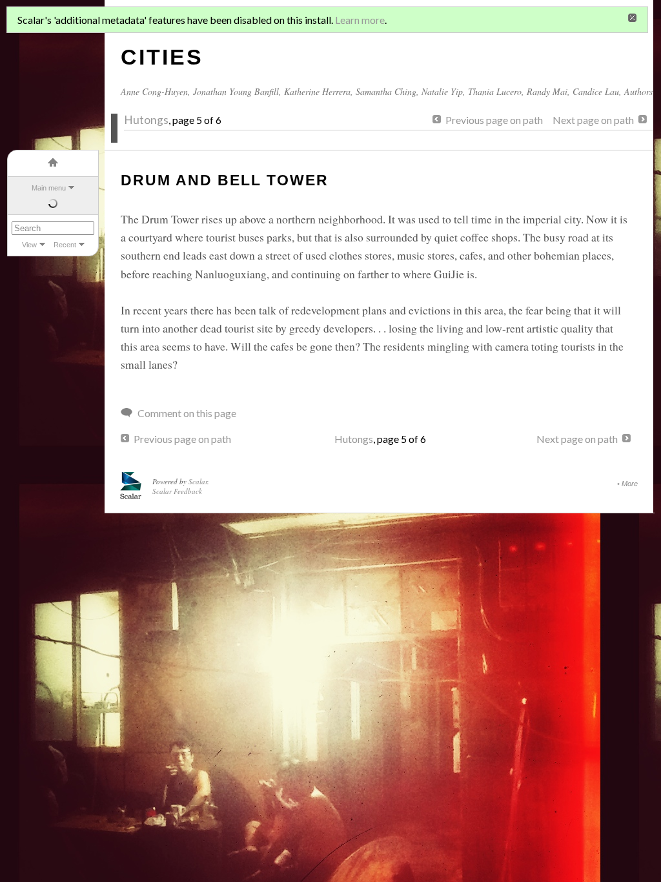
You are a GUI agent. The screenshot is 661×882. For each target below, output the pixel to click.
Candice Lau (596, 91)
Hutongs (146, 120)
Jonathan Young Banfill (236, 91)
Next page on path (593, 120)
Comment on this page (186, 413)
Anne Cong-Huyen (154, 91)
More (630, 483)
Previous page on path (494, 120)
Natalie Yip (442, 91)
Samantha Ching (386, 91)
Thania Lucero (495, 91)
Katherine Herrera (317, 91)
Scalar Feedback (177, 491)
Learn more (360, 20)
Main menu (49, 188)
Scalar (197, 481)
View (29, 245)
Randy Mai (547, 91)
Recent (65, 245)
